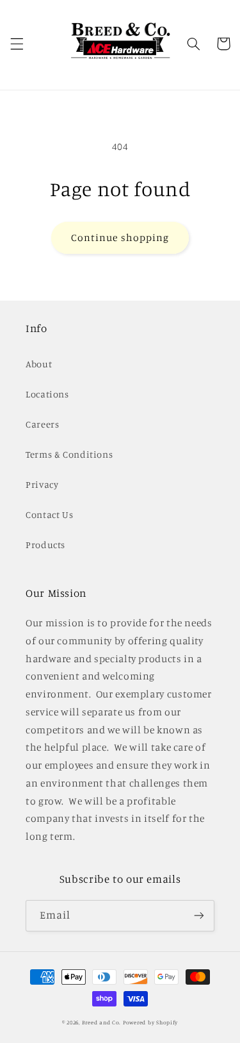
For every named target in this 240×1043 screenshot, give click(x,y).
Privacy (42, 484)
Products (45, 544)
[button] (16, 43)
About (39, 363)
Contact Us (49, 514)
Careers (42, 424)
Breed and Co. (102, 1022)
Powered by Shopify (150, 1022)
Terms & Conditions (69, 454)
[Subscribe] (199, 915)
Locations (47, 393)
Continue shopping (120, 237)
